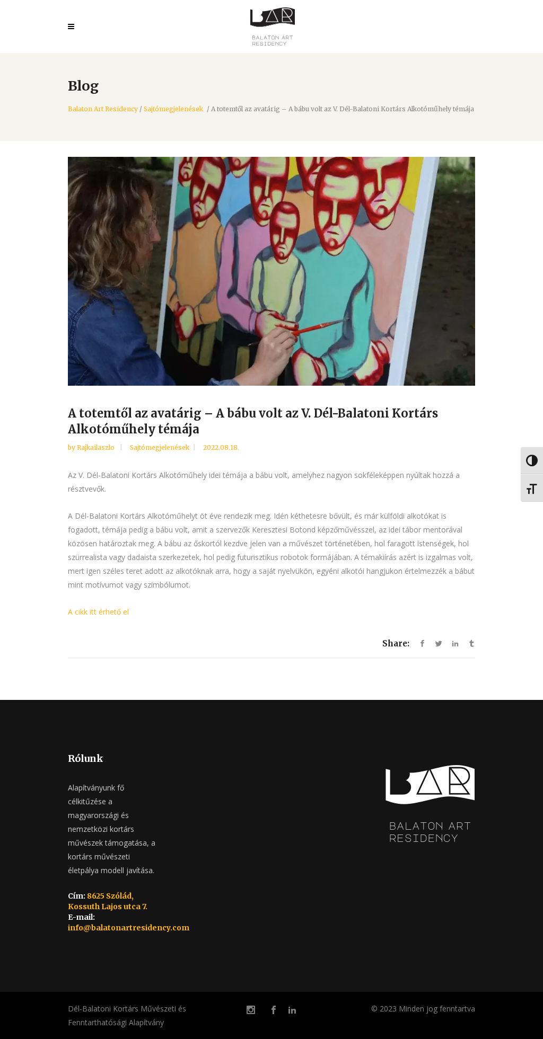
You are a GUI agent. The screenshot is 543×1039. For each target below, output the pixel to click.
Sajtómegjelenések (173, 109)
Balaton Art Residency (103, 109)
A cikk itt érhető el (98, 612)
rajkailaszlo (96, 447)
